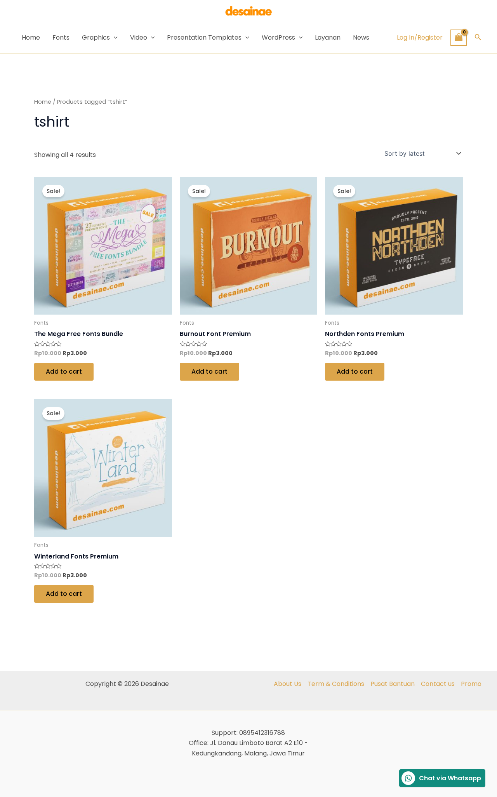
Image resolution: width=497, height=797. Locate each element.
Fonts (61, 37)
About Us (287, 683)
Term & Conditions (336, 683)
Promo (471, 683)
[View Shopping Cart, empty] (458, 37)
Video (138, 37)
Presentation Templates (204, 37)
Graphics (96, 37)
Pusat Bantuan (392, 683)
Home (31, 37)
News (361, 37)
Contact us (438, 683)
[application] (114, 37)
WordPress (278, 37)
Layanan (328, 37)
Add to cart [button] (64, 371)
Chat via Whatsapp (450, 778)
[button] (477, 37)
